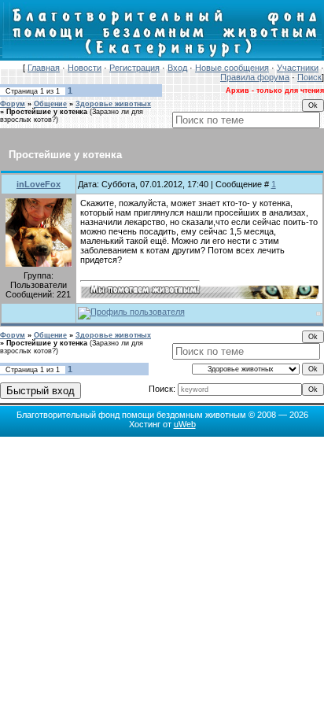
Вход (177, 67)
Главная (44, 67)
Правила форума (254, 77)
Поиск (309, 77)
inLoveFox (39, 184)
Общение (50, 104)
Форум (12, 104)
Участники (297, 67)
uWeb (185, 424)
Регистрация (134, 67)
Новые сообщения (232, 67)
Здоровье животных (113, 104)
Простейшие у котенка (46, 112)
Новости (84, 67)
